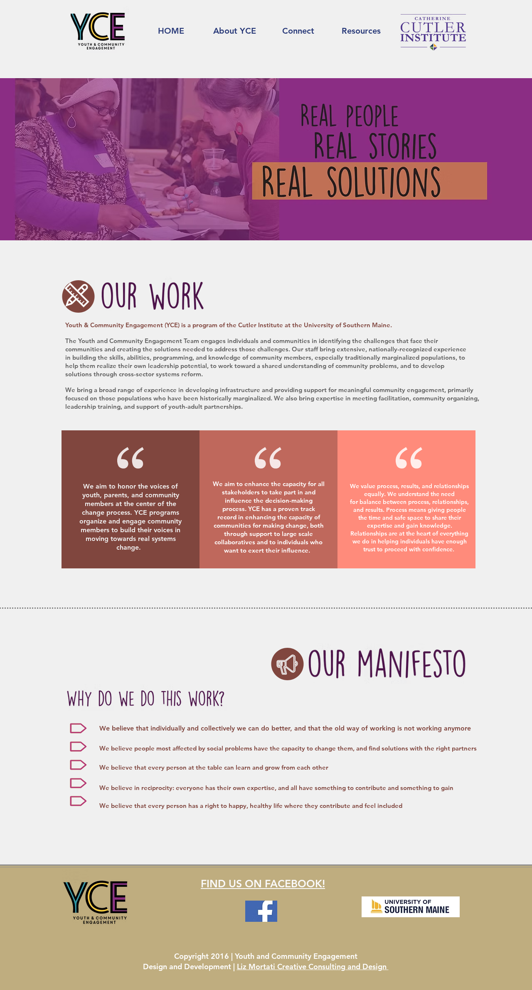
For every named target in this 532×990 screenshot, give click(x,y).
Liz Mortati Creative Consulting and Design (313, 966)
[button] (234, 31)
